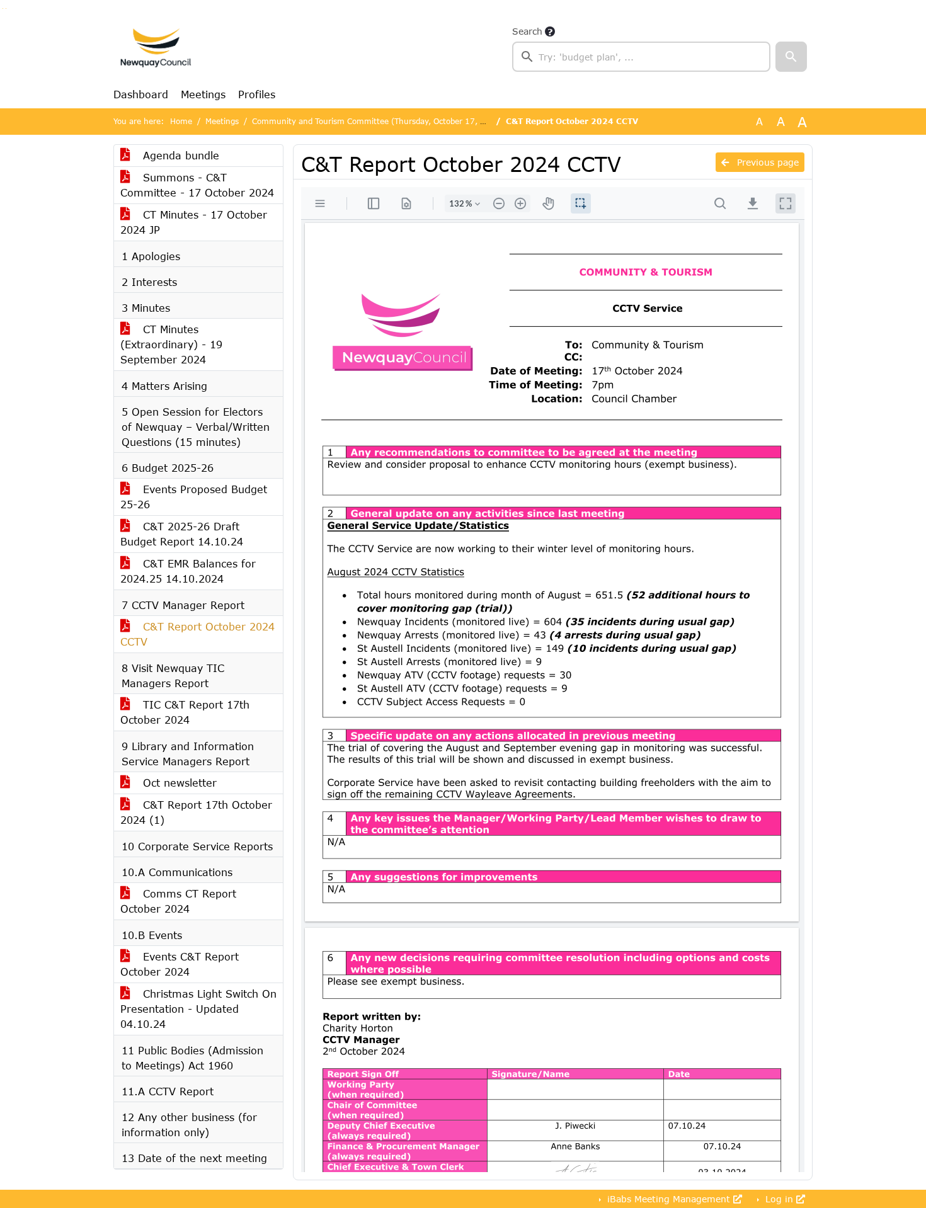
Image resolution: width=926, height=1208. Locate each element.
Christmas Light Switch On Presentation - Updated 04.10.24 (198, 1009)
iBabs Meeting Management (668, 1199)
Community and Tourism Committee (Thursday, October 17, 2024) (377, 121)
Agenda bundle (179, 155)
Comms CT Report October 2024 (178, 901)
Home (181, 121)
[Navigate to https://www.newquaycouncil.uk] (155, 48)
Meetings (203, 94)
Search (527, 31)
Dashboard (140, 94)
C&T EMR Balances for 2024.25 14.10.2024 (188, 570)
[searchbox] (641, 57)
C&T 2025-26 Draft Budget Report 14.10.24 (181, 533)
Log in (779, 1199)
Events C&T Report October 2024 (179, 963)
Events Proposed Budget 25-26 (193, 496)
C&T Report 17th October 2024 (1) (196, 812)
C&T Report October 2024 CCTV (197, 633)
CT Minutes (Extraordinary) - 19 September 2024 (171, 344)
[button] (791, 57)
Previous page (766, 162)
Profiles (256, 94)
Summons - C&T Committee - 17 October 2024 (197, 184)
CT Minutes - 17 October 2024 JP (193, 222)
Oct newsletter (178, 783)
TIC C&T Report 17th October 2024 (184, 712)
